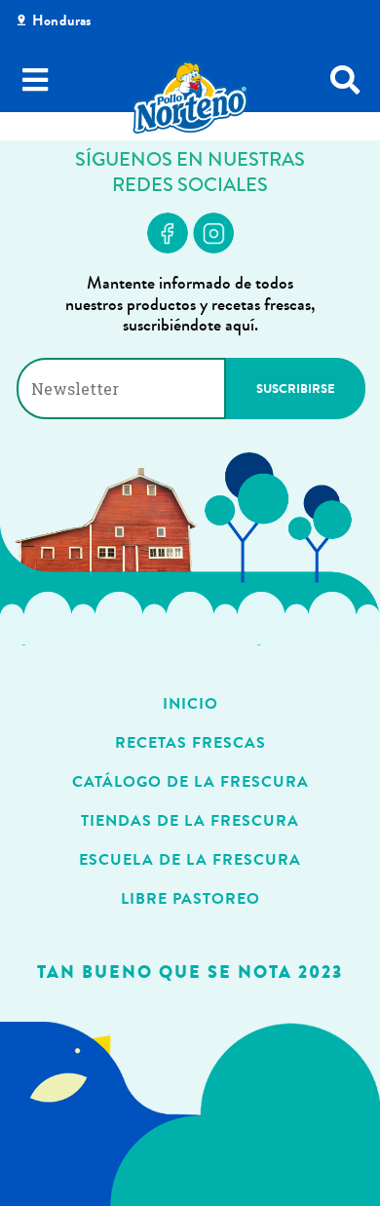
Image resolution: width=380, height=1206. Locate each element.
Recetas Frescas (190, 742)
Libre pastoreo (190, 898)
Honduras (61, 20)
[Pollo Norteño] (190, 97)
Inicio (190, 703)
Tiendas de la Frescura (190, 820)
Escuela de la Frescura (190, 859)
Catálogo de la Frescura (190, 781)
